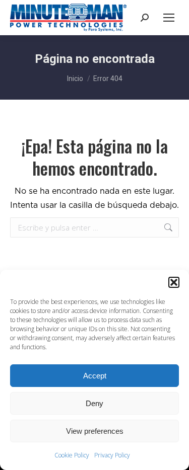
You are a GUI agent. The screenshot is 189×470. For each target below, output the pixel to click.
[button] (174, 282)
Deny (94, 403)
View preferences (94, 431)
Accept (94, 375)
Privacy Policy (112, 455)
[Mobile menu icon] (169, 18)
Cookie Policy (71, 455)
